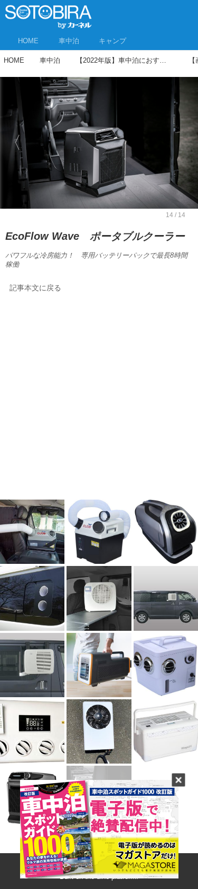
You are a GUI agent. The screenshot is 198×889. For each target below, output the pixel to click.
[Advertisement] (99, 399)
